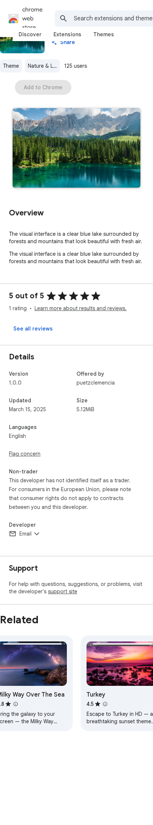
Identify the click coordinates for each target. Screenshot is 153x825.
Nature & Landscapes (44, 66)
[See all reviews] (33, 329)
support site (62, 591)
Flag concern (24, 453)
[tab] (30, 34)
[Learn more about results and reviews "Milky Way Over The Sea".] (16, 704)
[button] (76, 148)
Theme (11, 66)
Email (25, 533)
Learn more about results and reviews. (81, 308)
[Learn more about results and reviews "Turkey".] (105, 704)
